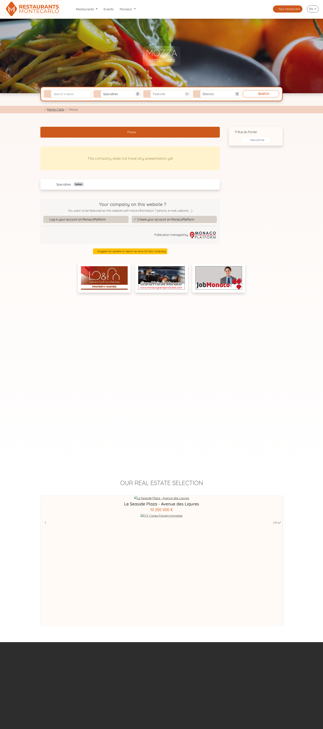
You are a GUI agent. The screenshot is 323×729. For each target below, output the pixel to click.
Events (109, 9)
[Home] (41, 109)
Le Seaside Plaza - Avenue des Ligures (161, 504)
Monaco (126, 9)
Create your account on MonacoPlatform (165, 219)
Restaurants (85, 9)
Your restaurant (289, 9)
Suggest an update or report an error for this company (131, 251)
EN (311, 9)
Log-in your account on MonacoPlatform (78, 219)
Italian (78, 184)
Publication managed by (171, 235)
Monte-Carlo (55, 109)
